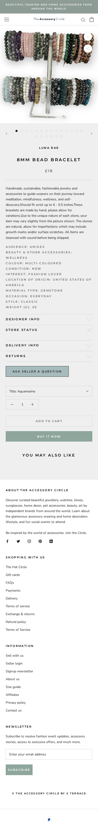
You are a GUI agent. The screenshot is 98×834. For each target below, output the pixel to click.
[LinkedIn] (51, 541)
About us (13, 679)
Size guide (13, 687)
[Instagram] (29, 541)
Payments (13, 590)
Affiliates (12, 695)
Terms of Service (18, 629)
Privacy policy (16, 702)
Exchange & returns (20, 614)
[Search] (83, 20)
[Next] (91, 133)
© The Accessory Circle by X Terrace (49, 793)
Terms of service (18, 606)
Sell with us (15, 655)
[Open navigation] (6, 19)
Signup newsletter (19, 671)
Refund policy (16, 622)
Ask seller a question (37, 371)
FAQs (10, 582)
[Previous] (6, 133)
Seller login (14, 663)
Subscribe (19, 770)
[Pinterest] (40, 541)
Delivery (12, 598)
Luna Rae (49, 148)
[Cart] (92, 19)
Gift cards (13, 575)
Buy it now (49, 436)
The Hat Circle (16, 567)
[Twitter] (18, 541)
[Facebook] (7, 541)
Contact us (14, 710)
